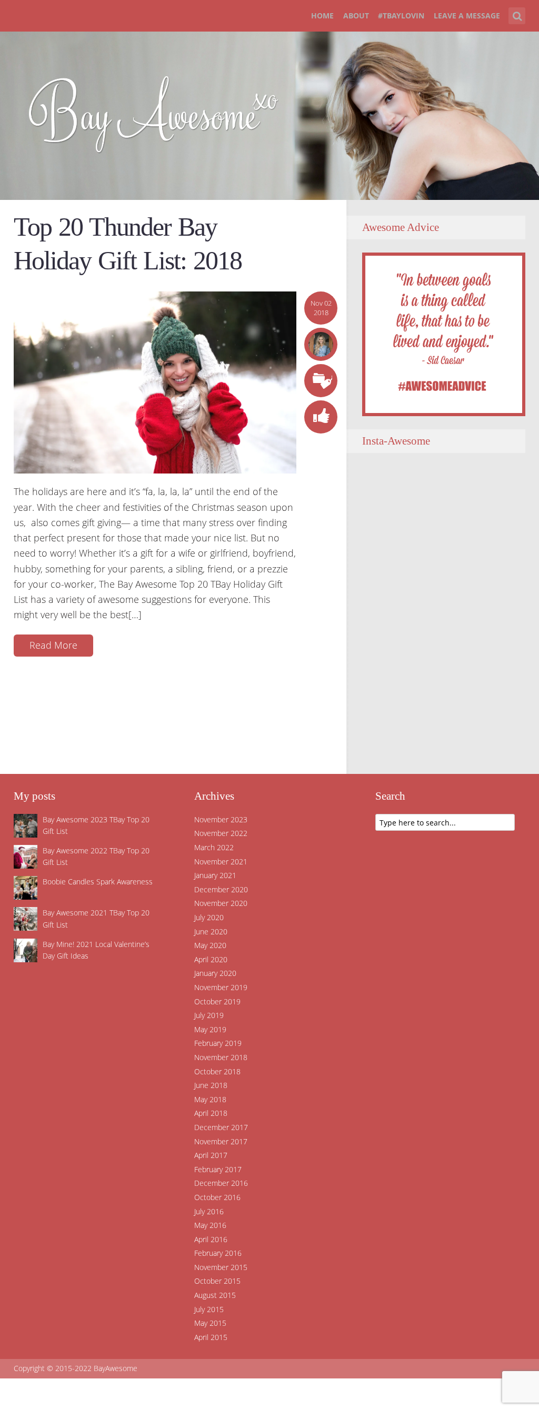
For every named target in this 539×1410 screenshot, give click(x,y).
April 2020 (210, 959)
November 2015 (220, 1267)
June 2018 (210, 1085)
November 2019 (220, 987)
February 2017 (218, 1169)
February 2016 (218, 1253)
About (356, 16)
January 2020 (215, 973)
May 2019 (210, 1029)
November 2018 (220, 1057)
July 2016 (209, 1211)
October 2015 (217, 1281)
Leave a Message (467, 16)
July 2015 (209, 1309)
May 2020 (210, 945)
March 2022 (214, 847)
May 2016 (210, 1225)
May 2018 (210, 1099)
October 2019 (217, 1001)
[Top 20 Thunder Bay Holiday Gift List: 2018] (155, 381)
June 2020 (210, 931)
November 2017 (220, 1141)
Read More (53, 645)
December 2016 (221, 1183)
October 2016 (217, 1197)
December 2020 (221, 889)
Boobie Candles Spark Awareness (98, 882)
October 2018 (217, 1071)
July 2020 (209, 917)
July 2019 (209, 1015)
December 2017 (221, 1127)
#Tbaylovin (401, 16)
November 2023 (220, 819)
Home (322, 16)
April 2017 (210, 1155)
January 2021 (215, 875)
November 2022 (220, 833)
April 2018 (210, 1113)
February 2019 (218, 1043)
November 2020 (220, 903)
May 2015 (210, 1323)
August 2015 (215, 1295)
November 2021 (220, 862)
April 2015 (210, 1337)
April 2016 (210, 1239)
